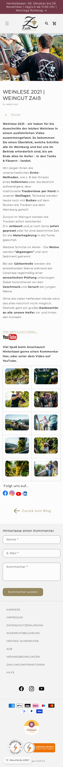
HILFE (10, 672)
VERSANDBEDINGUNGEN (23, 656)
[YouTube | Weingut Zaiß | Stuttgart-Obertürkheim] (18, 495)
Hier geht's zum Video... (20, 331)
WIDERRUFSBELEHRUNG (23, 633)
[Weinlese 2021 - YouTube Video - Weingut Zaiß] (10, 339)
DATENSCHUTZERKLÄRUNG (24, 625)
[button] (7, 23)
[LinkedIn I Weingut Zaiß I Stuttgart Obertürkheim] (25, 495)
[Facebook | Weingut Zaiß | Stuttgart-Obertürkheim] (5, 495)
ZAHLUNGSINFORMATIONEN (25, 664)
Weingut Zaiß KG (36, 761)
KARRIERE (13, 609)
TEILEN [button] (15, 114)
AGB (9, 648)
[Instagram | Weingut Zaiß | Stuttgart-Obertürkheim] (12, 495)
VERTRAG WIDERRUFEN (22, 641)
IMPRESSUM (14, 617)
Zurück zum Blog (36, 511)
